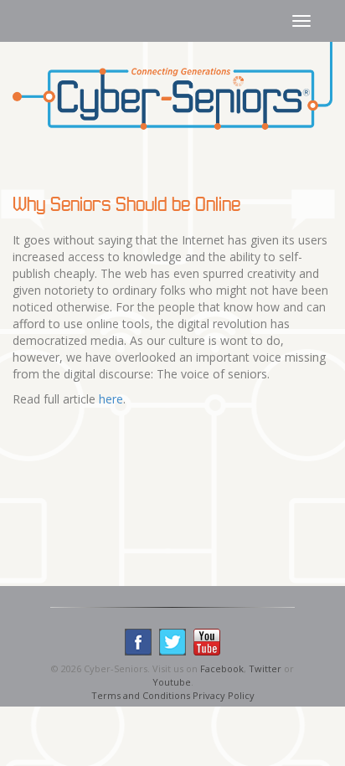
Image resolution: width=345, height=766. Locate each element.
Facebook (222, 668)
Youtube (171, 682)
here (111, 399)
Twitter (265, 668)
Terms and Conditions (140, 695)
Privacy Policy (224, 695)
